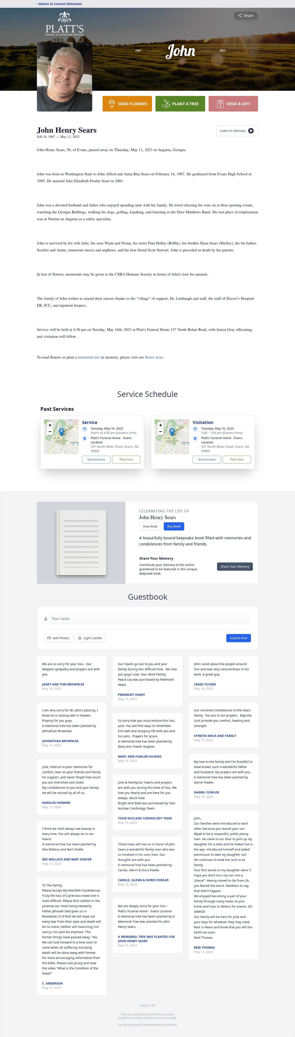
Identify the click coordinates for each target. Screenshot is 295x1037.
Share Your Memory (235, 566)
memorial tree (89, 357)
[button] (61, 432)
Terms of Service (159, 1018)
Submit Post (238, 638)
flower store (154, 357)
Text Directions (96, 459)
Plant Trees (126, 459)
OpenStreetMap (152, 1025)
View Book (150, 526)
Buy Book (174, 526)
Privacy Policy (135, 1018)
